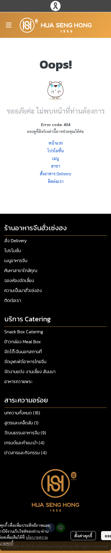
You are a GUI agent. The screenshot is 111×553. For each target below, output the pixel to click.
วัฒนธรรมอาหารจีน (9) (25, 432)
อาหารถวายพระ (18, 381)
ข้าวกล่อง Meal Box (22, 341)
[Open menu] (8, 25)
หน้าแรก (55, 142)
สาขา (55, 165)
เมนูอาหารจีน (15, 260)
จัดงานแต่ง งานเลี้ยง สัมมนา (30, 371)
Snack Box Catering (23, 331)
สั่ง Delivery (15, 240)
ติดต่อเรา (55, 181)
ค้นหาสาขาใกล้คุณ (20, 270)
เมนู (55, 158)
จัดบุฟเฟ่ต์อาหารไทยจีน (25, 361)
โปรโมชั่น (56, 150)
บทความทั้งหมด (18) (22, 412)
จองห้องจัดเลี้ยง (19, 280)
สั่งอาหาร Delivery (55, 173)
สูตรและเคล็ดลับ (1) (21, 422)
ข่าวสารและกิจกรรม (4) (25, 452)
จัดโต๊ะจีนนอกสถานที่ (23, 351)
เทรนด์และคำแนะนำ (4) (24, 442)
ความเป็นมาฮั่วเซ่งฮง (23, 290)
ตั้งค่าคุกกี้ (83, 535)
